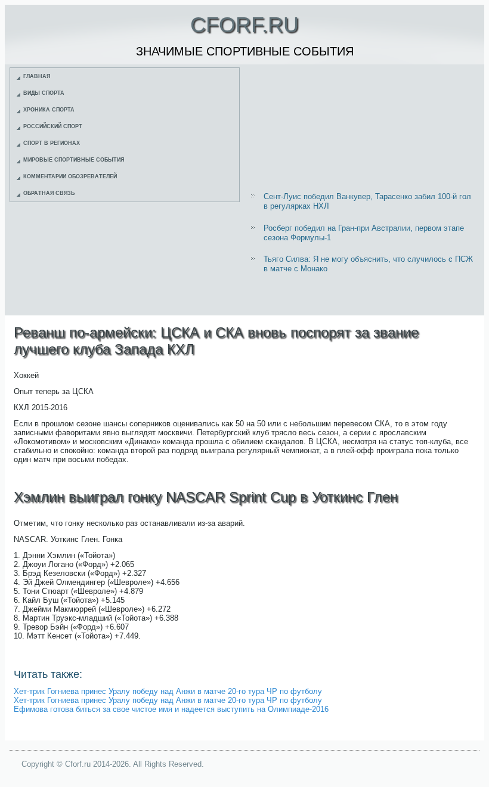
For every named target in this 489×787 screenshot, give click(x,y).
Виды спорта (43, 93)
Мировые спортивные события (73, 160)
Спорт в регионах (51, 143)
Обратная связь (49, 193)
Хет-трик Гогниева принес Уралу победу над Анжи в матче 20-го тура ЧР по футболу (168, 691)
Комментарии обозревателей (70, 176)
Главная (36, 76)
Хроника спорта (49, 110)
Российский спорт (52, 126)
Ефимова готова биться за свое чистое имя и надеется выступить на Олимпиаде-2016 (171, 709)
